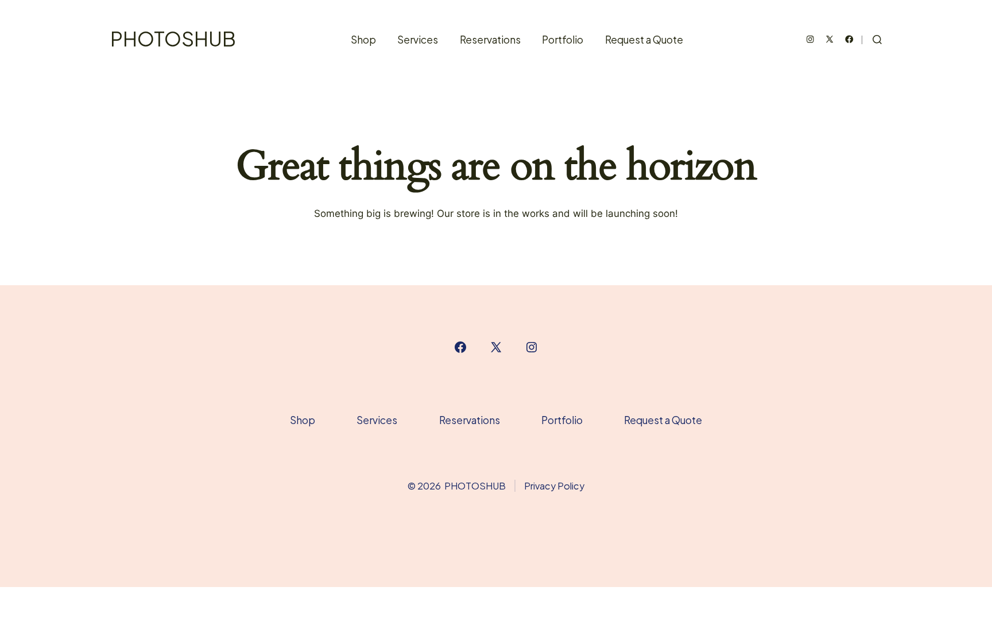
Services (417, 39)
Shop (363, 39)
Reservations (490, 39)
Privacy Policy (554, 486)
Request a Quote (644, 39)
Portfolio (562, 39)
